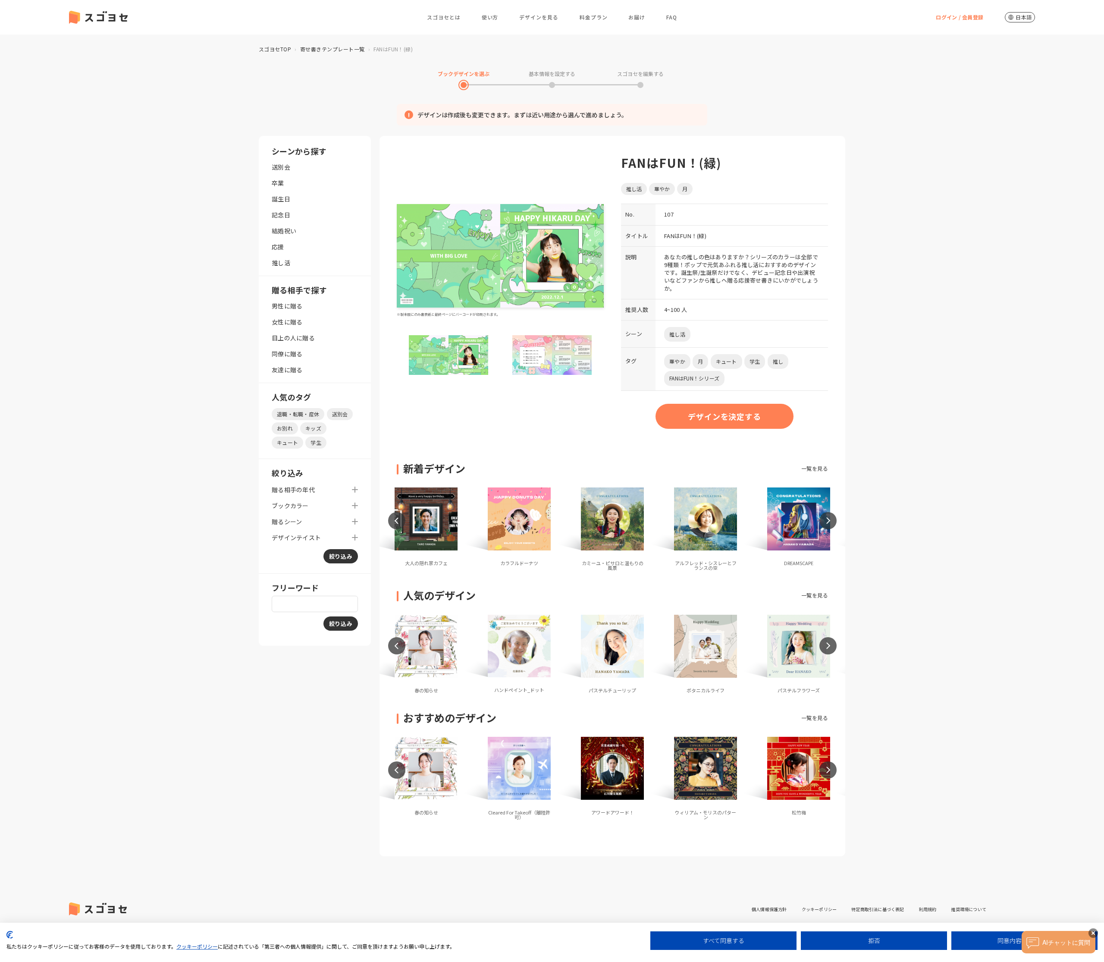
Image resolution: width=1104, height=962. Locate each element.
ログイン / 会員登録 (959, 17)
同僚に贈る (287, 353)
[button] (396, 520)
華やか (662, 188)
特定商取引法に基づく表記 (877, 909)
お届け (636, 17)
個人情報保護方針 (769, 909)
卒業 (278, 183)
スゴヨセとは (444, 17)
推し (778, 361)
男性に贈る (287, 306)
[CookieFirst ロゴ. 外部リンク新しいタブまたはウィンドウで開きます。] (9, 935)
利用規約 (928, 909)
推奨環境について (968, 909)
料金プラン (594, 17)
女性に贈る (287, 322)
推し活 (281, 262)
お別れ (285, 428)
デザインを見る (538, 17)
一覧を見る (814, 468)
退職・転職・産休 (298, 414)
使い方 (490, 17)
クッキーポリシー (819, 909)
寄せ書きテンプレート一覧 (332, 49)
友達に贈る (287, 369)
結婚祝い (284, 230)
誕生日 (281, 199)
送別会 (281, 167)
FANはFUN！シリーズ (694, 378)
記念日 (281, 215)
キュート (287, 442)
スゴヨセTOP (275, 49)
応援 (278, 246)
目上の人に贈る (293, 337)
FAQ (671, 17)
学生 (315, 442)
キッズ (313, 428)
